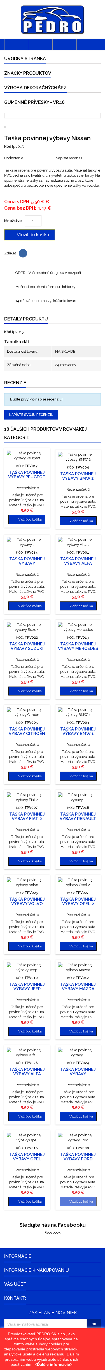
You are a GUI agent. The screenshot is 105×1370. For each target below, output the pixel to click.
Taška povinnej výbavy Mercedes (78, 646)
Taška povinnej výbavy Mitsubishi (27, 563)
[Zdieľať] (23, 253)
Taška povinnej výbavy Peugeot (27, 474)
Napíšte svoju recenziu (31, 415)
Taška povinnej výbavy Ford (78, 1156)
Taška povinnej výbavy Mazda (78, 986)
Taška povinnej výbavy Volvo (27, 901)
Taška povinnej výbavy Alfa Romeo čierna (27, 1074)
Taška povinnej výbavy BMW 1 (78, 731)
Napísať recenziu (69, 158)
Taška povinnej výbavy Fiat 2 (27, 816)
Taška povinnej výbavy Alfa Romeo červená (78, 563)
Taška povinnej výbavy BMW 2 (78, 476)
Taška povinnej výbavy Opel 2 (78, 901)
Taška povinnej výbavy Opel (27, 1156)
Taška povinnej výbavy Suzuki (27, 646)
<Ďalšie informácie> (53, 1364)
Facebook (52, 1232)
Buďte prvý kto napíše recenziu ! (36, 399)
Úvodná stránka (25, 58)
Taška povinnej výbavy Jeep (27, 986)
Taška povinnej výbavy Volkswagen (78, 1074)
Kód (7, 146)
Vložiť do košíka (29, 235)
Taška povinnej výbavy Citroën (27, 731)
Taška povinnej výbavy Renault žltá (78, 819)
